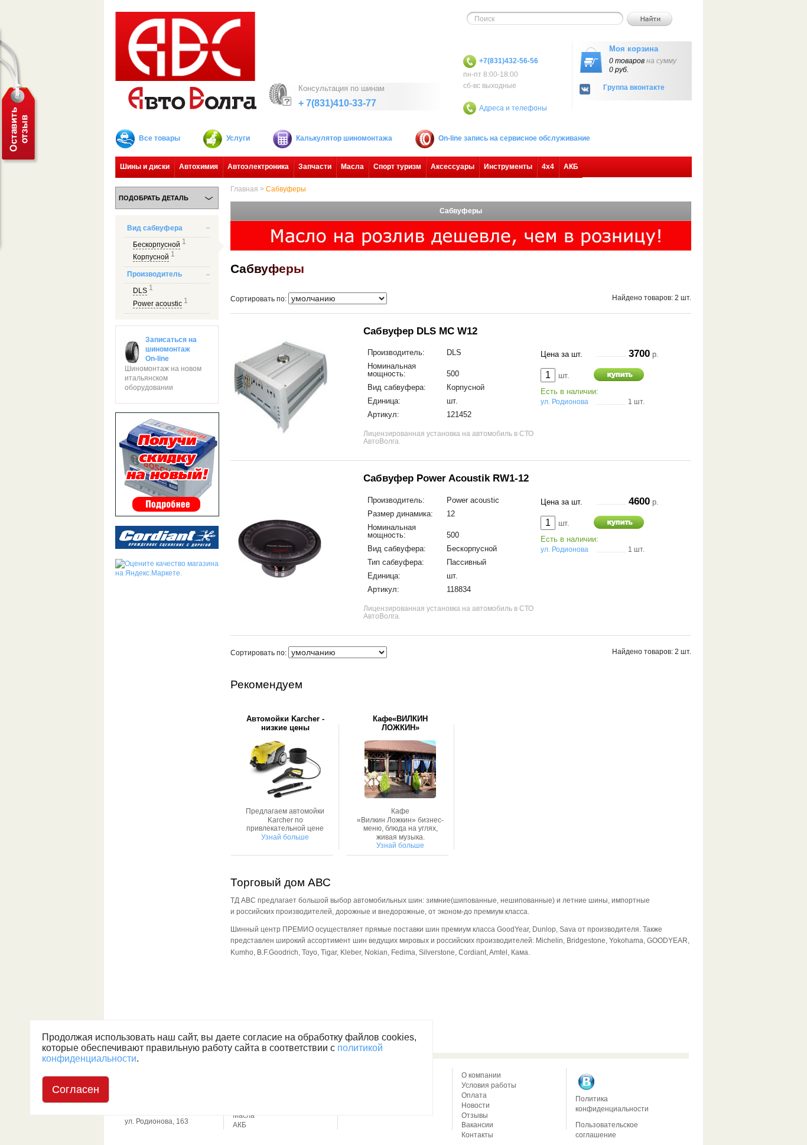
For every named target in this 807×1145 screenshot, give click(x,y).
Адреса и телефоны (513, 108)
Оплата (474, 1095)
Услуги (238, 138)
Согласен (75, 1089)
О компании (481, 1075)
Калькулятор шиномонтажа (344, 138)
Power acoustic (157, 304)
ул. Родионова (564, 402)
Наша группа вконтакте (586, 1082)
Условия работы (488, 1085)
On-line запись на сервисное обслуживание (514, 138)
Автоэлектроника (258, 166)
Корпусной (151, 257)
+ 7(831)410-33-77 (337, 103)
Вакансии (477, 1125)
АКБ (571, 166)
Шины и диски (145, 166)
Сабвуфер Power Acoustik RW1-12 (446, 478)
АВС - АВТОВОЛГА (185, 60)
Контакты (477, 1135)
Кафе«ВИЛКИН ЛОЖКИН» (400, 723)
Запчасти (314, 166)
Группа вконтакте (634, 88)
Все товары (159, 138)
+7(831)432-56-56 (508, 61)
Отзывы (474, 1115)
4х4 (548, 166)
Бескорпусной (156, 244)
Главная (244, 189)
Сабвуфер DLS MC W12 (420, 331)
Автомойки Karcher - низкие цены (285, 723)
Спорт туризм (397, 166)
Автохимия (198, 166)
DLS (140, 291)
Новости (475, 1105)
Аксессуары (452, 166)
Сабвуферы (286, 189)
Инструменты (508, 166)
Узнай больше (285, 837)
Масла (352, 166)
